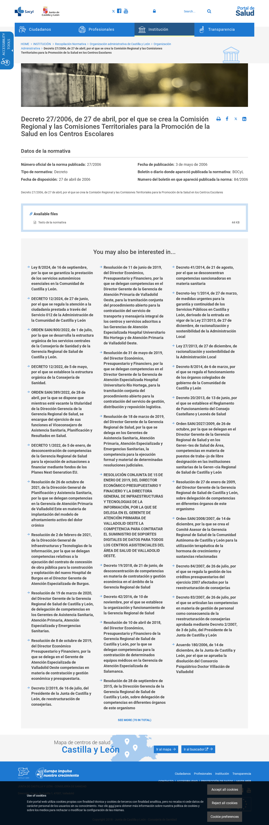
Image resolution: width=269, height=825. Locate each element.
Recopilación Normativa (70, 44)
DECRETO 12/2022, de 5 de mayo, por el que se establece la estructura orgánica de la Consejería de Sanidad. (62, 374)
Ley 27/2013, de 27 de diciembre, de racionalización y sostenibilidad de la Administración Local (206, 351)
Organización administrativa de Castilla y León (120, 44)
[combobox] (193, 11)
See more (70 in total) (134, 720)
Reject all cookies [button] (224, 803)
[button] (166, 749)
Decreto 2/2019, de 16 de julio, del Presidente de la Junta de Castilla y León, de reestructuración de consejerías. (61, 696)
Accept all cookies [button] (224, 790)
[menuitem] (45, 30)
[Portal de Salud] (245, 10)
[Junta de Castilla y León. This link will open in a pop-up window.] (50, 11)
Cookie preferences (225, 817)
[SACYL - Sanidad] (24, 11)
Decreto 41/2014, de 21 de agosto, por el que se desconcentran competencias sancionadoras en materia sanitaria (205, 275)
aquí (111, 806)
